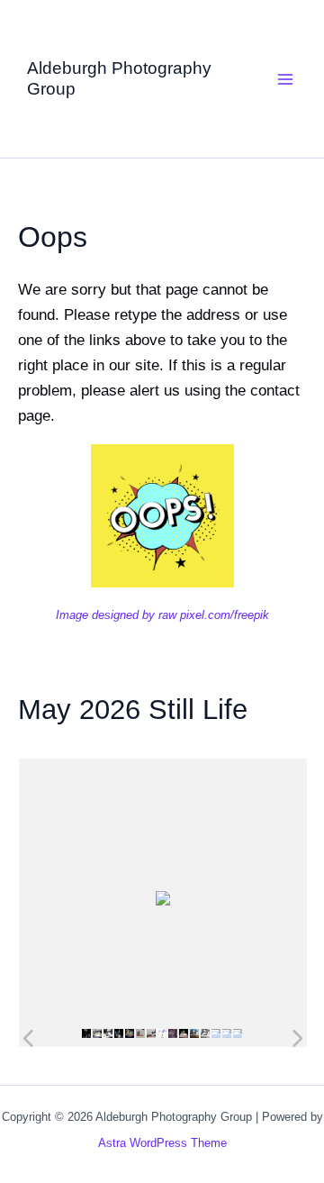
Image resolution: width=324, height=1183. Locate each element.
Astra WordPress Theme (162, 1143)
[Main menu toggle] (286, 79)
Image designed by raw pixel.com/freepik (162, 615)
